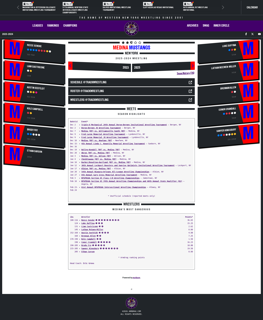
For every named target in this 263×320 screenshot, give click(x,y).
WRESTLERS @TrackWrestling (89, 100)
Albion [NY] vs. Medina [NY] (96, 168)
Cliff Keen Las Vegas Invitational (158, 7)
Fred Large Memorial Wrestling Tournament (103, 134)
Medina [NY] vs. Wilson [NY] (96, 156)
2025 (137, 67)
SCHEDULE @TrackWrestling (88, 82)
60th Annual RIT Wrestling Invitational (195, 8)
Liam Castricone (36, 67)
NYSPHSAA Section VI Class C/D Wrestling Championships (110, 178)
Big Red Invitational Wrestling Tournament (117, 8)
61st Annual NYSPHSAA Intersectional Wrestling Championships (113, 187)
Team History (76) (185, 73)
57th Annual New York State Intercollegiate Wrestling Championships (75, 10)
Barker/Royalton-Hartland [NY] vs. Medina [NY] (106, 162)
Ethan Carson (34, 151)
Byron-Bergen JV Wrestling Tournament (101, 128)
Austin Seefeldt (36, 88)
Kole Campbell (35, 109)
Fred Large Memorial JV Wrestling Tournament (104, 137)
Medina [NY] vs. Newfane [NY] (96, 140)
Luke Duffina (88, 223)
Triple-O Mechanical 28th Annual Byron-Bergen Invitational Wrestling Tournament (124, 125)
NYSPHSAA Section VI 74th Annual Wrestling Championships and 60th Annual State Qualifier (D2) (131, 181)
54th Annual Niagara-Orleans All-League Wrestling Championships (115, 172)
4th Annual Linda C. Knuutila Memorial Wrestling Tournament (113, 144)
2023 (126, 67)
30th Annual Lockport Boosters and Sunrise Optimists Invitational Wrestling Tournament (128, 165)
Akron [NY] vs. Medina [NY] (95, 153)
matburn (136, 278)
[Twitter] (252, 34)
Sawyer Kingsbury (90, 248)
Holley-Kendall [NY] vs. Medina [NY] (100, 150)
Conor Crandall (89, 242)
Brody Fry (32, 130)
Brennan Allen (88, 236)
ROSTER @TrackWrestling (87, 91)
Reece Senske (34, 46)
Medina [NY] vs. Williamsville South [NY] (103, 131)
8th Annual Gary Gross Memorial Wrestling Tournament (109, 175)
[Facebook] (246, 34)
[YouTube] (259, 34)
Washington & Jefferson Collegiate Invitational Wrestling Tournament (39, 8)
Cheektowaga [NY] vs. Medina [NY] (98, 159)
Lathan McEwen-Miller (92, 229)
